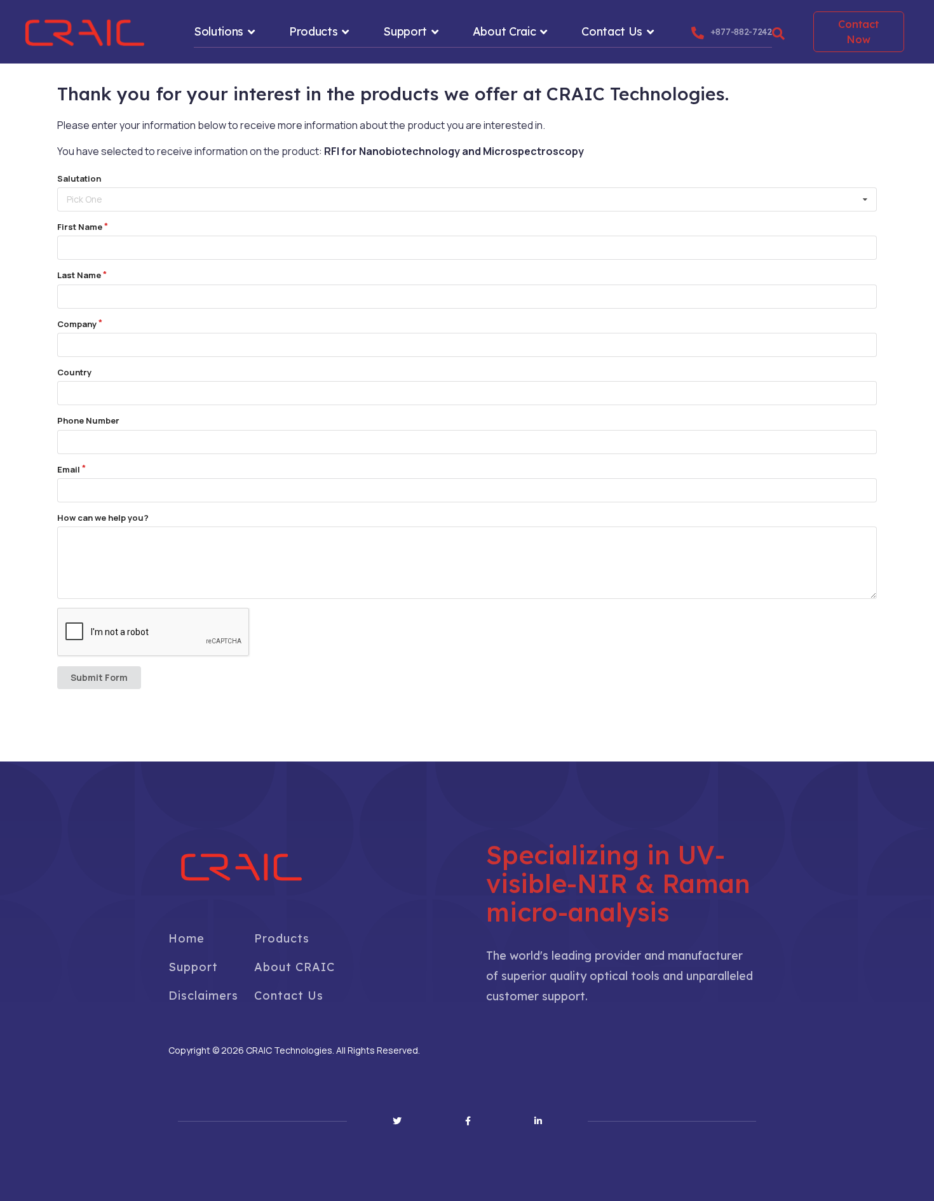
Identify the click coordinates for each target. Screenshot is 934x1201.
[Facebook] (468, 1121)
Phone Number (88, 420)
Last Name (79, 275)
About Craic (504, 31)
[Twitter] (397, 1121)
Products (313, 31)
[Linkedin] (538, 1121)
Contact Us (611, 31)
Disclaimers (203, 995)
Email (68, 469)
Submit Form (99, 677)
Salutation (79, 178)
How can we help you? (103, 517)
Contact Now (858, 32)
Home (186, 938)
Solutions (218, 31)
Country (74, 372)
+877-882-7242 (741, 31)
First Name (79, 226)
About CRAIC (294, 967)
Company (77, 324)
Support (405, 31)
